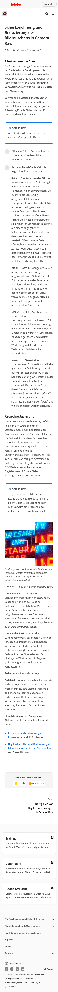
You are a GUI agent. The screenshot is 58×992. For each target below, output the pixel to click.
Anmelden (49, 4)
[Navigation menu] (4, 4)
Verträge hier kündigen (13, 978)
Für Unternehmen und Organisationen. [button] (23, 933)
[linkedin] (22, 969)
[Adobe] (15, 4)
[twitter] (17, 969)
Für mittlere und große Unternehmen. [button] (22, 926)
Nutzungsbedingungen (13, 983)
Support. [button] (9, 939)
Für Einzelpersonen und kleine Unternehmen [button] (25, 919)
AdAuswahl (12, 987)
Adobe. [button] (8, 946)
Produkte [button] (9, 953)
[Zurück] (15, 811)
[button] (37, 4)
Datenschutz (29, 978)
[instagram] (11, 969)
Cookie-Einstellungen (32, 983)
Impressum (39, 974)
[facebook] (6, 969)
